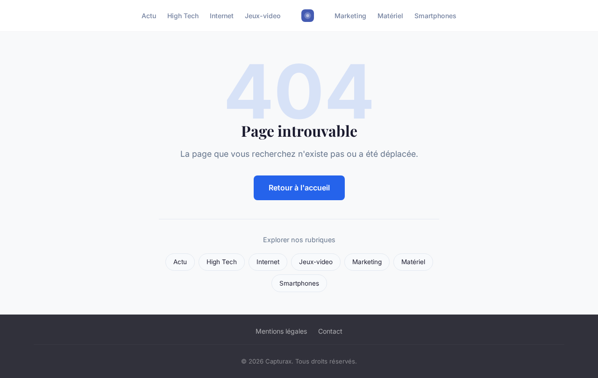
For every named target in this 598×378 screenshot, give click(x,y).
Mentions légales (281, 331)
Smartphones (435, 16)
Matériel (390, 16)
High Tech (183, 16)
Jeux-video (263, 16)
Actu (149, 16)
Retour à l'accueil (299, 187)
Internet (222, 16)
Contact (330, 331)
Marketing (350, 16)
